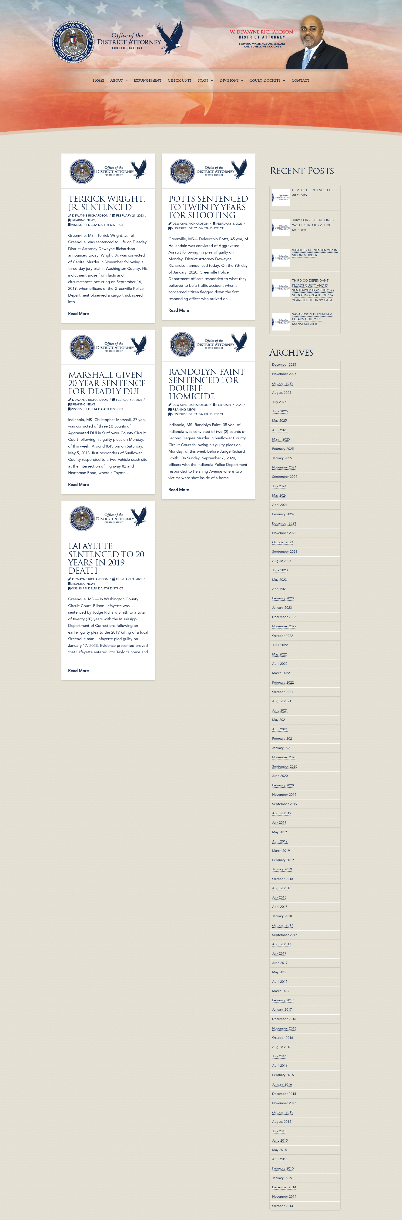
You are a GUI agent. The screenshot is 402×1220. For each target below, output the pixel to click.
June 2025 (280, 411)
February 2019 (283, 860)
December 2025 (284, 364)
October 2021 (282, 692)
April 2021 (280, 729)
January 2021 (282, 748)
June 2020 (280, 776)
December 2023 (284, 523)
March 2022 (281, 673)
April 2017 (280, 981)
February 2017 (283, 1000)
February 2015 (283, 1168)
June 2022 (280, 645)
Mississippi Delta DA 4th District (96, 225)
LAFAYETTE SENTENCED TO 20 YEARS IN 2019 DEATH (106, 558)
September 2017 (284, 935)
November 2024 (284, 467)
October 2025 (282, 383)
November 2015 (284, 1103)
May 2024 (279, 495)
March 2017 (281, 991)
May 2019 (279, 832)
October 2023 (282, 542)
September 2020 (284, 766)
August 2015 (281, 1122)
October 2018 (282, 879)
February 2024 (283, 514)
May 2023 (279, 580)
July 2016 (279, 1056)
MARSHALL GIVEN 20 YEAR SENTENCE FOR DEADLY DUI (106, 383)
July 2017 (279, 953)
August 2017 (281, 944)
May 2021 (279, 720)
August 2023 (281, 561)
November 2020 (284, 757)
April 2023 (280, 589)
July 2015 (279, 1131)
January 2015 (282, 1178)
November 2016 (284, 1028)
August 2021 (281, 701)
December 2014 (284, 1187)
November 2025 (284, 374)
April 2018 (280, 907)
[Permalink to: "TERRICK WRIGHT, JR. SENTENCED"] (108, 171)
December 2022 (284, 617)
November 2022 (284, 626)
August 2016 (281, 1047)
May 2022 (279, 654)
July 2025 (279, 402)
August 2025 (281, 393)
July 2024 (279, 486)
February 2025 (283, 449)
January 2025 (282, 458)
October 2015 (282, 1112)
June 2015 (280, 1140)
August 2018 (281, 888)
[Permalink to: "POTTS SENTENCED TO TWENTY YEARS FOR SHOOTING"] (208, 171)
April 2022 (280, 664)
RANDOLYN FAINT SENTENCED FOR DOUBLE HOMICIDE (206, 384)
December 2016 (284, 1019)
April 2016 (280, 1065)
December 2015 (284, 1094)
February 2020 (283, 785)
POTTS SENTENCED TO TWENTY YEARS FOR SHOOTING (208, 207)
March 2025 (281, 439)
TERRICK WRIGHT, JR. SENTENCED (106, 203)
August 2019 (281, 813)
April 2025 (280, 430)
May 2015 (279, 1150)
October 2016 (282, 1038)
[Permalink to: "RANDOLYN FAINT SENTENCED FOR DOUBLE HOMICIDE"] (208, 344)
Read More (78, 313)
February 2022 (283, 682)
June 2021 (280, 710)
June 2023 (280, 570)
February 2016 (283, 1075)
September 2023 (284, 551)
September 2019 (284, 804)
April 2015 (280, 1159)
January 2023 (282, 607)
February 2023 (283, 598)
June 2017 (280, 963)
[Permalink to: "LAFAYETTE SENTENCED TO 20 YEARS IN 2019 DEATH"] (108, 518)
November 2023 (284, 533)
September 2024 (284, 477)
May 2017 (279, 972)
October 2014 (282, 1206)
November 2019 (284, 794)
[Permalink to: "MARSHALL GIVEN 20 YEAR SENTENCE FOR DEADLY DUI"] (108, 347)
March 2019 (281, 851)
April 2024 (280, 505)
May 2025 (279, 420)
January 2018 (282, 916)
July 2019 (279, 822)
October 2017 (282, 925)
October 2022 (282, 636)
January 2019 (282, 869)
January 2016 (282, 1084)
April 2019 (280, 841)
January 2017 (282, 1009)
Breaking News (82, 220)
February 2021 (283, 738)
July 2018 (279, 897)
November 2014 (284, 1196)
